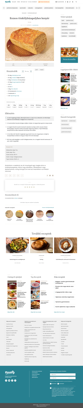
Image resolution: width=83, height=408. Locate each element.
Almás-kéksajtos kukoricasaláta (49, 354)
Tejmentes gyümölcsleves (44, 283)
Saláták (62, 348)
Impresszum (34, 375)
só (15, 93)
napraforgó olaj (14, 95)
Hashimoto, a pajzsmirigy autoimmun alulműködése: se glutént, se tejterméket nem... (74, 90)
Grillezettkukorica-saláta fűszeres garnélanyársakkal (50, 343)
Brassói (7, 348)
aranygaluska (38, 8)
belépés (16, 198)
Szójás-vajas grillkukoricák (48, 331)
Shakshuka (27, 359)
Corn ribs (45, 340)
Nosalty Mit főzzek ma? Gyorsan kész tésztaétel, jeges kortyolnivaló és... (21, 295)
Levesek (62, 341)
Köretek (62, 350)
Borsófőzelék (9, 339)
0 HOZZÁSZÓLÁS (35, 25)
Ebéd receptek (64, 324)
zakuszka (30, 8)
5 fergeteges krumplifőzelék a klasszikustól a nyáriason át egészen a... (21, 304)
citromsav (19, 91)
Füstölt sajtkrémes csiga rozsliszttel (65, 306)
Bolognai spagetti (10, 343)
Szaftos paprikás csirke (29, 352)
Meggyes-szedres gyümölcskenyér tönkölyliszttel (64, 282)
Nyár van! (73, 84)
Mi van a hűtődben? (32, 1)
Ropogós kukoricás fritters (48, 326)
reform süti (43, 290)
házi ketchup (65, 23)
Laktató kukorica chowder (48, 337)
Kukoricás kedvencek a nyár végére (50, 322)
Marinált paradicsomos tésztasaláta (32, 344)
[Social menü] (68, 2)
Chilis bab (8, 341)
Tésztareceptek (64, 346)
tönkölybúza (14, 80)
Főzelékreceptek (64, 335)
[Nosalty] (8, 2)
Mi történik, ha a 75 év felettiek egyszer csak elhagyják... (74, 101)
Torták (62, 343)
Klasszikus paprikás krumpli (30, 350)
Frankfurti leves (9, 324)
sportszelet (23, 8)
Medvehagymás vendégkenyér (17, 259)
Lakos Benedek (17, 263)
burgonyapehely (16, 82)
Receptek (14, 1)
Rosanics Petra (66, 263)
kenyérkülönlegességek (66, 128)
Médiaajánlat (35, 377)
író (11, 86)
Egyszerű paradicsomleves (12, 330)
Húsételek (63, 337)
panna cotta (73, 23)
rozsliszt (14, 77)
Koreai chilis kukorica (47, 335)
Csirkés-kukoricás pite (47, 350)
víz (11, 84)
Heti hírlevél (61, 383)
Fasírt (7, 337)
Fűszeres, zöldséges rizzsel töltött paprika (32, 347)
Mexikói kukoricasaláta (47, 356)
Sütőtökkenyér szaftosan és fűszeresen (65, 259)
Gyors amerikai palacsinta (44, 303)
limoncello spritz (70, 8)
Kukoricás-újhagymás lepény (49, 345)
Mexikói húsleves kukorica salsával (50, 352)
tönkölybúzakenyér (32, 13)
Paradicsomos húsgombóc (12, 346)
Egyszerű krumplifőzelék (11, 332)
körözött (72, 33)
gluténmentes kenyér (66, 131)
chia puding (64, 33)
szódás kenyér (72, 120)
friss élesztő (14, 89)
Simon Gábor (41, 263)
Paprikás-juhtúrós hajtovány (30, 356)
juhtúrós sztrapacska (12, 8)
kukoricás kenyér (65, 124)
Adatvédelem (35, 372)
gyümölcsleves (44, 281)
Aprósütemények (64, 326)
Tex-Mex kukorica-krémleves (49, 333)
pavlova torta (69, 20)
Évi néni (29, 22)
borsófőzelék (72, 36)
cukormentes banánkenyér (68, 29)
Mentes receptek (64, 330)
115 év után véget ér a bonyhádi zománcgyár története (21, 284)
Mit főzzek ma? (24, 1)
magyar (41, 69)
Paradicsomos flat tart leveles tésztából (31, 336)
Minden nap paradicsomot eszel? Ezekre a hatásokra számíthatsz (74, 78)
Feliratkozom (71, 378)
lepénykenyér (64, 120)
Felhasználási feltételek (37, 371)
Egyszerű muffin (9, 326)
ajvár (63, 20)
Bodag (41, 259)
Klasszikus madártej (10, 335)
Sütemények (63, 328)
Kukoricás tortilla (46, 348)
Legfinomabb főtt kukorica (48, 324)
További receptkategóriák (66, 354)
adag (27, 71)
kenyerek (24, 13)
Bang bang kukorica (47, 329)
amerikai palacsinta (45, 300)
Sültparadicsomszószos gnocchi (31, 342)
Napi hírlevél (54, 383)
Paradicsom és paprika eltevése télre (32, 327)
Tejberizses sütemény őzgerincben (44, 293)
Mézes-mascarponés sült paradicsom (30, 330)
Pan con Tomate (28, 325)
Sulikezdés (73, 73)
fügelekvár (64, 26)
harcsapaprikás (59, 8)
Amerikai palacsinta (10, 352)
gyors (36, 69)
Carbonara (8, 354)
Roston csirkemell (10, 350)
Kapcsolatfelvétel (35, 374)
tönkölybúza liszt (16, 75)
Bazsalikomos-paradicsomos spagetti (31, 339)
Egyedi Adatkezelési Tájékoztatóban (59, 395)
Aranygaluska (9, 328)
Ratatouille (27, 361)
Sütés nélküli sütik (64, 332)
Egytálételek (63, 339)
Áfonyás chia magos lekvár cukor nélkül (64, 287)
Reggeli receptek (64, 352)
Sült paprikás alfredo (29, 354)
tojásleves (64, 36)
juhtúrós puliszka (49, 8)
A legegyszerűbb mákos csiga (63, 292)
